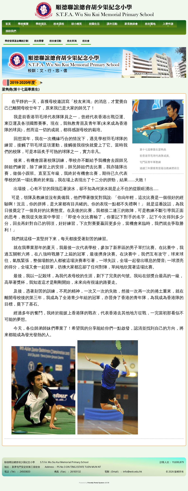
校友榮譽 (39, 40)
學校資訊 (41, 23)
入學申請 (168, 23)
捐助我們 (11, 31)
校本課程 (58, 23)
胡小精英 (76, 23)
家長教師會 (131, 23)
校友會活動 (55, 40)
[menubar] (47, 41)
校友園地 (150, 23)
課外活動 (112, 23)
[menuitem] (16, 41)
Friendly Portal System (96, 482)
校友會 (85, 40)
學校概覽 (23, 23)
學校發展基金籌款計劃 (16, 40)
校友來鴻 (72, 40)
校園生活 (94, 23)
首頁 (8, 23)
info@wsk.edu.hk (132, 471)
